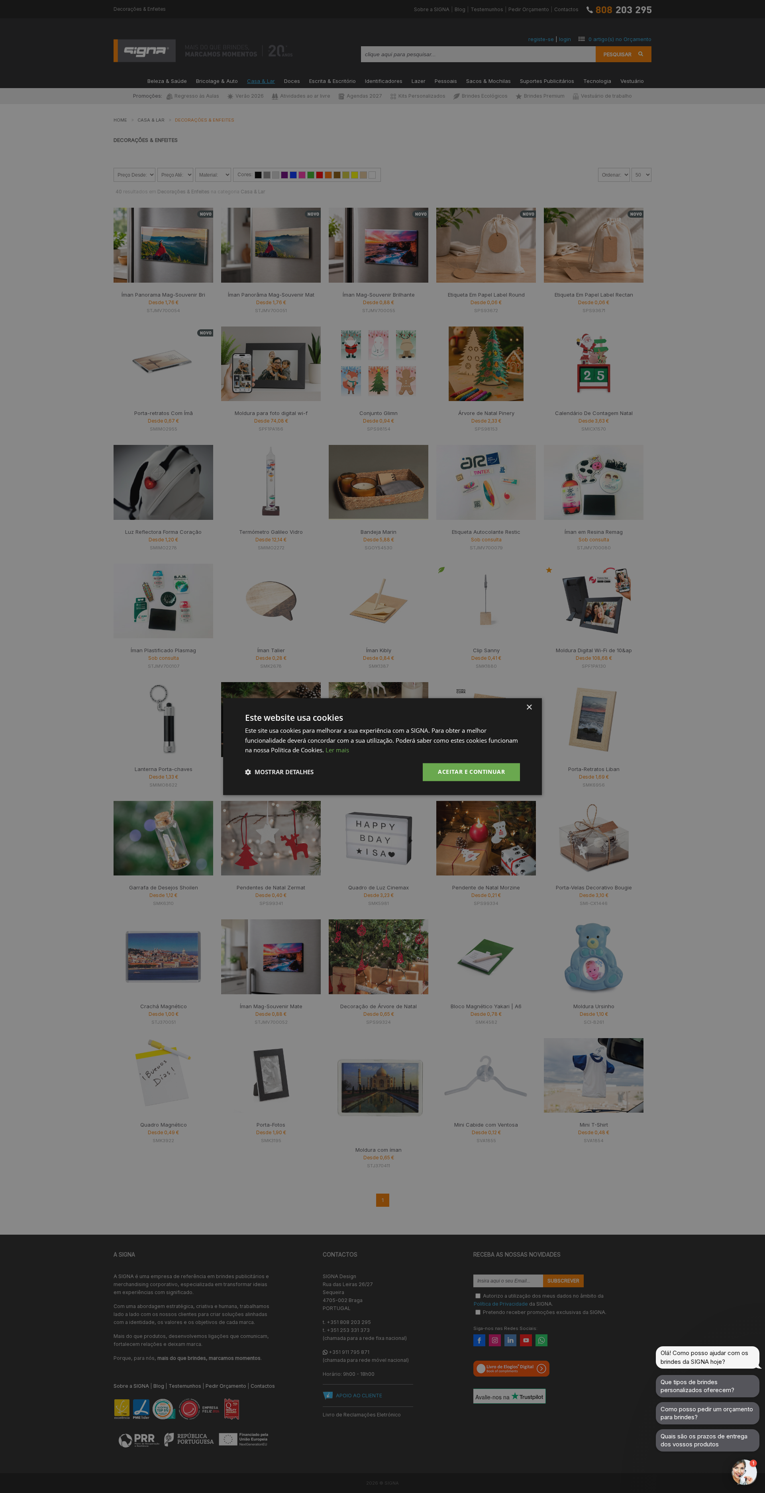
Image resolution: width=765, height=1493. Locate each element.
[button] (279, 772)
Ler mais (337, 750)
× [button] (529, 707)
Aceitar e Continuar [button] (471, 771)
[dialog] (382, 746)
